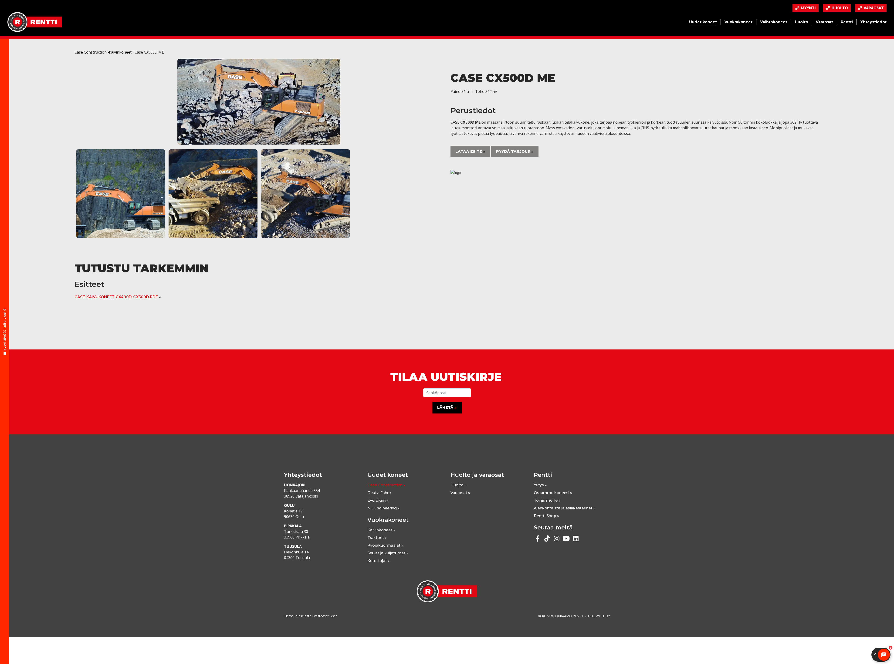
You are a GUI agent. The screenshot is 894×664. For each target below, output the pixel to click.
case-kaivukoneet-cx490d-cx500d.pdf (116, 297)
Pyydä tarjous (513, 151)
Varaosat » (460, 493)
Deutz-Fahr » (379, 493)
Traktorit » (377, 537)
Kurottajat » (378, 561)
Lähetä (445, 407)
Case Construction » (386, 485)
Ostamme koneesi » (553, 493)
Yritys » (540, 485)
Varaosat (824, 22)
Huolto (801, 22)
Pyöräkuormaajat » (385, 545)
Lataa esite (468, 151)
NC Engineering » (383, 508)
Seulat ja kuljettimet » (387, 553)
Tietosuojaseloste (297, 616)
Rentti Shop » (546, 516)
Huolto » (458, 485)
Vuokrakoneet (738, 22)
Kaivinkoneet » (381, 530)
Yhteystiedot (873, 22)
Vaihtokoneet (773, 22)
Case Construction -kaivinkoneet (103, 52)
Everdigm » (378, 500)
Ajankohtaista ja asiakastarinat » (564, 508)
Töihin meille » (547, 500)
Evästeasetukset (324, 616)
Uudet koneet (703, 22)
